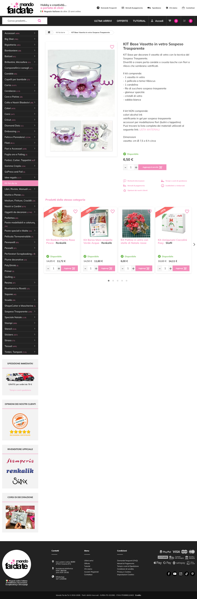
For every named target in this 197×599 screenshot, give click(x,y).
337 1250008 (61, 579)
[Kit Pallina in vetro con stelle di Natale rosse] (136, 223)
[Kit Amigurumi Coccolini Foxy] (173, 223)
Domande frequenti (109, 8)
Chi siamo (173, 8)
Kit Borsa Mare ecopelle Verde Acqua (98, 241)
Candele (11, 73)
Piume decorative (16, 259)
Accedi (159, 20)
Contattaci (190, 8)
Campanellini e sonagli (18, 67)
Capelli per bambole (17, 79)
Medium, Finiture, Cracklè (20, 200)
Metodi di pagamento (134, 8)
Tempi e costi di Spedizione (128, 566)
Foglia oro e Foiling (16, 154)
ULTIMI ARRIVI (103, 20)
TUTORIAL (139, 20)
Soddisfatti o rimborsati (175, 186)
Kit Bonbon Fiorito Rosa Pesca (60, 241)
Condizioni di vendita (125, 569)
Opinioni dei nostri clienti (137, 190)
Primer (9, 271)
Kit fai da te (12, 183)
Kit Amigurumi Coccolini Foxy (172, 241)
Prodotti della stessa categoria (65, 199)
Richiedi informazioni (135, 181)
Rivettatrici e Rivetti (17, 288)
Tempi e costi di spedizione (176, 181)
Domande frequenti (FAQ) (127, 560)
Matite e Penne (14, 194)
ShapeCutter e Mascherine (20, 305)
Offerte (87, 563)
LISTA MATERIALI (149, 129)
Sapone (10, 294)
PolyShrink (11, 265)
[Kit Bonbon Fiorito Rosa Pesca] (61, 223)
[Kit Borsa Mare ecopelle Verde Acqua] (99, 223)
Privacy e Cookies (124, 572)
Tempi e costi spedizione (20, 390)
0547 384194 (61, 570)
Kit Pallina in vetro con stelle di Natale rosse (134, 241)
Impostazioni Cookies (125, 574)
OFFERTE (122, 20)
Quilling (10, 276)
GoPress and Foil (15, 171)
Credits (138, 595)
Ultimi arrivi (88, 560)
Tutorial (87, 566)
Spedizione (156, 8)
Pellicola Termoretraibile (19, 236)
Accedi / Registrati (91, 572)
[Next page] (194, 244)
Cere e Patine (13, 96)
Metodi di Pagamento (125, 563)
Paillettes (11, 217)
